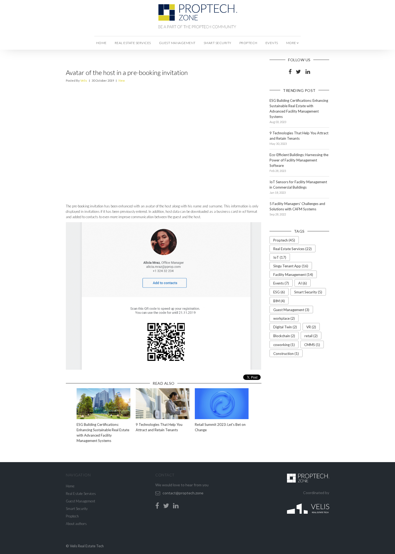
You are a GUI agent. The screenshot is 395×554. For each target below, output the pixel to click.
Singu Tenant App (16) (290, 266)
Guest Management (177, 43)
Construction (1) (286, 353)
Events (271, 43)
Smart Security (217, 43)
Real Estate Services (133, 43)
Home (101, 43)
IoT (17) (279, 257)
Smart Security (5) (308, 292)
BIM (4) (279, 301)
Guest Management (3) (291, 310)
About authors (76, 523)
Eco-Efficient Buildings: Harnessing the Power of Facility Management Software (299, 160)
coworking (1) (284, 345)
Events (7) (281, 283)
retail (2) (311, 336)
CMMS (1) (312, 345)
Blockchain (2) (284, 336)
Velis (83, 80)
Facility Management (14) (293, 274)
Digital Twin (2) (285, 327)
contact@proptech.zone (183, 493)
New (122, 80)
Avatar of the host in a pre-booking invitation (127, 72)
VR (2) (311, 327)
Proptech (248, 43)
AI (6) (302, 283)
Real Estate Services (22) (292, 249)
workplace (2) (284, 318)
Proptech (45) (284, 240)
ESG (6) (279, 292)
